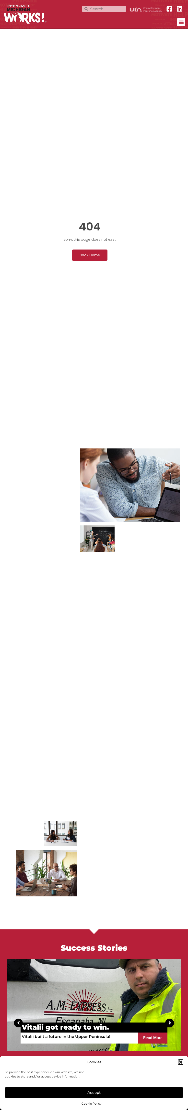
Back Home (90, 255)
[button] (180, 1062)
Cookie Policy (92, 1103)
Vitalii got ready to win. (65, 1027)
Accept (94, 1092)
